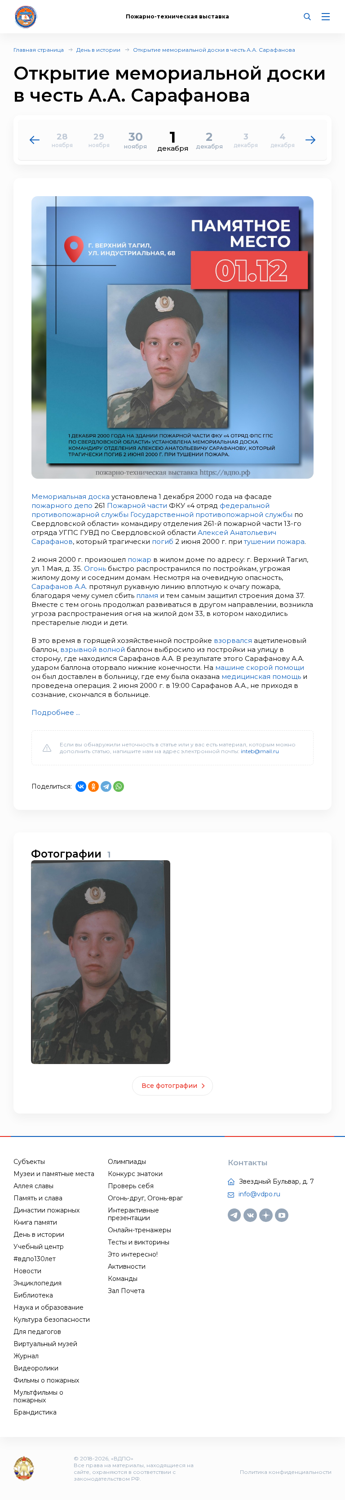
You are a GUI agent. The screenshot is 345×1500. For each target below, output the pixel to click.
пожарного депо (62, 505)
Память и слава (37, 1198)
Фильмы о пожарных (46, 1380)
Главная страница (38, 49)
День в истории (98, 49)
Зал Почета (126, 1291)
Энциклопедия (37, 1283)
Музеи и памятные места (53, 1174)
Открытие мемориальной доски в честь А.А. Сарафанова (214, 49)
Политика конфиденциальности (286, 1472)
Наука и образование (48, 1307)
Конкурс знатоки (135, 1174)
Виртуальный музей (45, 1344)
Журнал (26, 1356)
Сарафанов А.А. (59, 586)
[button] (310, 139)
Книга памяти (35, 1222)
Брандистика (35, 1412)
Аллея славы (33, 1186)
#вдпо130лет (34, 1259)
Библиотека (33, 1295)
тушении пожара (274, 541)
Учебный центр (38, 1247)
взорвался (233, 640)
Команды (122, 1279)
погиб (162, 541)
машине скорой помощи (259, 667)
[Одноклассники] (93, 786)
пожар (139, 559)
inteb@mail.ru (260, 751)
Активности (127, 1266)
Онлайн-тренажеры (139, 1230)
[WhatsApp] (118, 786)
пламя (147, 595)
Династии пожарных (46, 1210)
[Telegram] (106, 786)
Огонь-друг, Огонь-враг (145, 1198)
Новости (27, 1271)
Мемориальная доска (70, 496)
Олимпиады (127, 1162)
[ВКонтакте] (80, 786)
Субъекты (29, 1162)
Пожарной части (137, 505)
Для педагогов (37, 1332)
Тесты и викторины (138, 1242)
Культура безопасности (51, 1320)
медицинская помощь (261, 676)
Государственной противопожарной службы (211, 514)
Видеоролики (35, 1368)
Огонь (95, 568)
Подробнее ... (55, 712)
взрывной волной (92, 649)
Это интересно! (133, 1254)
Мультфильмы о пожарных (38, 1396)
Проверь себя (131, 1186)
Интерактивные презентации (133, 1214)
